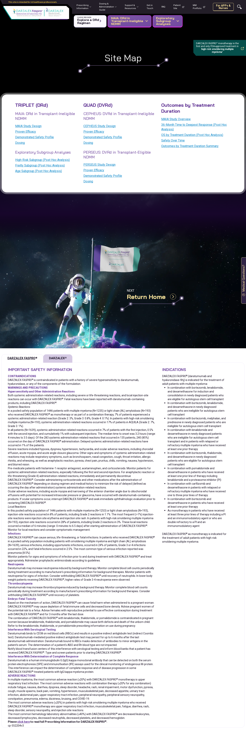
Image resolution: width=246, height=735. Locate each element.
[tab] (22, 358)
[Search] (239, 7)
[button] (89, 20)
